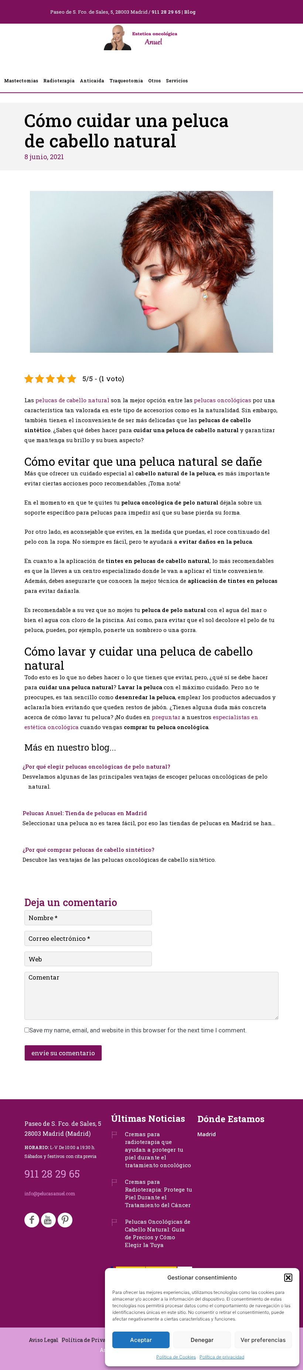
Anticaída (92, 80)
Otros (154, 80)
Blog (190, 11)
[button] (288, 1277)
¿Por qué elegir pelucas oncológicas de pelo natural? (96, 766)
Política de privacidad (222, 1357)
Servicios (177, 80)
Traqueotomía (126, 80)
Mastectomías (21, 80)
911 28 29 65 (166, 11)
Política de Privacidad (91, 1339)
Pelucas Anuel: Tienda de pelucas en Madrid (85, 813)
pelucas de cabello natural (72, 400)
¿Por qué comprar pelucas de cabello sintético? (88, 849)
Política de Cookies (176, 1357)
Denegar (202, 1339)
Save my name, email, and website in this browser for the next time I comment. (138, 1030)
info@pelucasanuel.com (49, 1193)
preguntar (166, 717)
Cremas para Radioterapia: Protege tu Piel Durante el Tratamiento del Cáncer (158, 1193)
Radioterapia (59, 80)
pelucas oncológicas (222, 400)
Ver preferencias (263, 1339)
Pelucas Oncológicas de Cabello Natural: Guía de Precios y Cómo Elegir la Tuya (157, 1233)
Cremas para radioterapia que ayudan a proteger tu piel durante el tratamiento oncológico (158, 1149)
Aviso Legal (43, 1339)
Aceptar (141, 1339)
